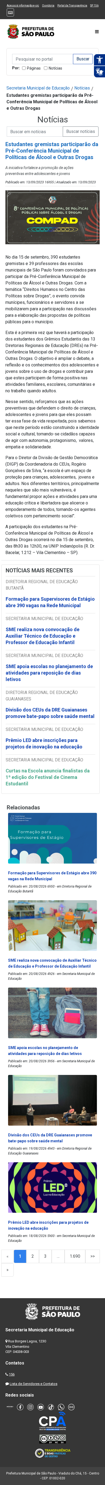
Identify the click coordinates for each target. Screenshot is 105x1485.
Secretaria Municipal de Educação (38, 88)
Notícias (55, 68)
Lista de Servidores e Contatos (33, 1384)
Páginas (34, 68)
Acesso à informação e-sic (23, 5)
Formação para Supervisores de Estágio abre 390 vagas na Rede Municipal (50, 602)
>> (92, 1256)
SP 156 (94, 5)
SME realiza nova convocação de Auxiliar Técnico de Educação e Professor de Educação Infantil (42, 636)
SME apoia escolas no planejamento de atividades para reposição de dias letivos (49, 673)
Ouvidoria (48, 5)
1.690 (75, 1256)
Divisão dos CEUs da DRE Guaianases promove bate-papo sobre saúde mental (50, 713)
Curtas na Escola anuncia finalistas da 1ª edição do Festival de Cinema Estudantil (48, 777)
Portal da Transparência (72, 5)
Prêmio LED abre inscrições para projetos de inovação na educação (44, 743)
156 (12, 1374)
